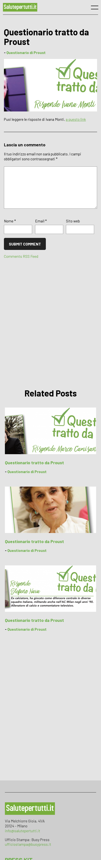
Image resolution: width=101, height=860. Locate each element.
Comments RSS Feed (21, 256)
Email (41, 221)
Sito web (73, 221)
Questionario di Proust (26, 52)
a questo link (76, 119)
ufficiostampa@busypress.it (28, 844)
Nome (10, 221)
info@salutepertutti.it (22, 831)
